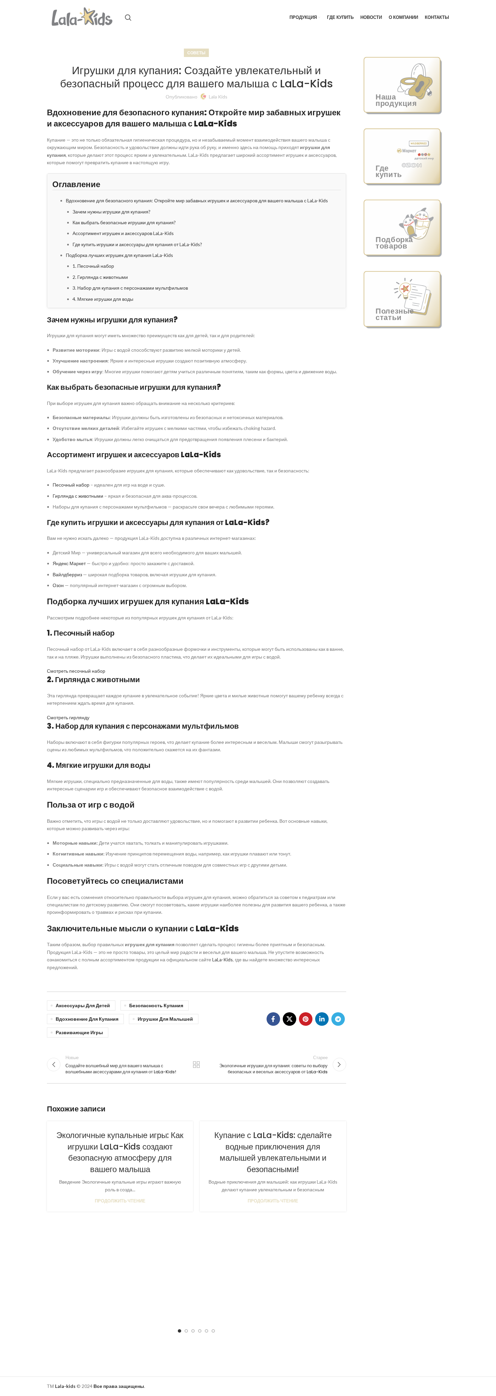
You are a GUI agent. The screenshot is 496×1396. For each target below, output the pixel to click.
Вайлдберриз (67, 574)
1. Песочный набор (93, 266)
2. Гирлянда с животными (100, 277)
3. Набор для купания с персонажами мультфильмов (130, 288)
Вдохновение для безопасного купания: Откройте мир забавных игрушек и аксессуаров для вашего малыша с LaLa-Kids (197, 200)
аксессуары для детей (83, 1005)
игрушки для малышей (165, 1019)
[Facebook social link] (273, 1019)
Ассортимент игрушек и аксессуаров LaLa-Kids (123, 233)
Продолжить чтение (120, 1201)
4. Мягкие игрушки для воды (103, 299)
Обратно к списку (196, 1064)
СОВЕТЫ (196, 52)
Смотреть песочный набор (76, 671)
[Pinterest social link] (305, 1019)
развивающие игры (79, 1032)
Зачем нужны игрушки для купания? (111, 211)
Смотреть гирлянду (68, 717)
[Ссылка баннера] (403, 84)
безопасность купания (156, 1005)
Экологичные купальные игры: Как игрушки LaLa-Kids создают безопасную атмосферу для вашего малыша (120, 1152)
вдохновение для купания (87, 1019)
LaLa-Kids (222, 959)
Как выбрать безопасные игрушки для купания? (124, 222)
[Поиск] (128, 17)
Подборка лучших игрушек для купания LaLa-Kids (119, 255)
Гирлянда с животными (78, 496)
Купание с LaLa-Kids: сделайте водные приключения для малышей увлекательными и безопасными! (273, 1152)
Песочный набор (71, 485)
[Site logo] (82, 17)
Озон (58, 585)
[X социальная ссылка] (289, 1019)
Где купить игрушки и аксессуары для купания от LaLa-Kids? (137, 244)
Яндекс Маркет (69, 563)
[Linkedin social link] (322, 1019)
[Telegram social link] (338, 1019)
